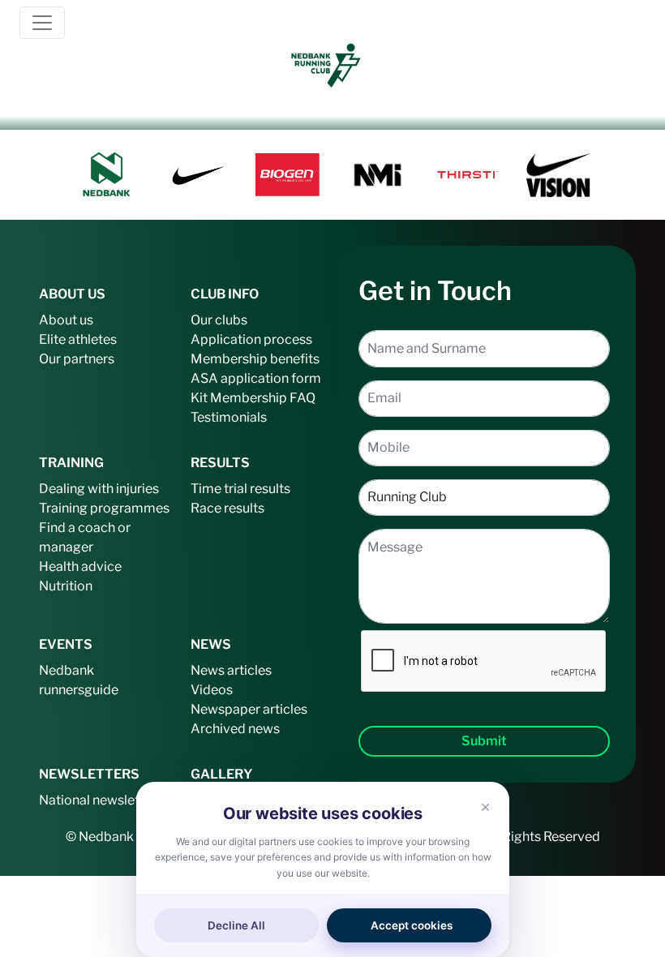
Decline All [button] (236, 925)
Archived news (235, 728)
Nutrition (65, 586)
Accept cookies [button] (412, 925)
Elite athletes (78, 339)
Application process (251, 339)
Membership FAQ (262, 398)
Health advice (80, 566)
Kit (199, 398)
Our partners (76, 359)
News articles (231, 670)
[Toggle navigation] (42, 22)
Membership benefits (255, 359)
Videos (212, 689)
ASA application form (256, 378)
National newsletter (98, 800)
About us (66, 320)
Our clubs (219, 320)
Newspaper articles (249, 709)
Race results (227, 508)
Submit (484, 741)
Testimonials (229, 417)
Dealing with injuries (99, 488)
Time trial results (240, 488)
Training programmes (104, 508)
